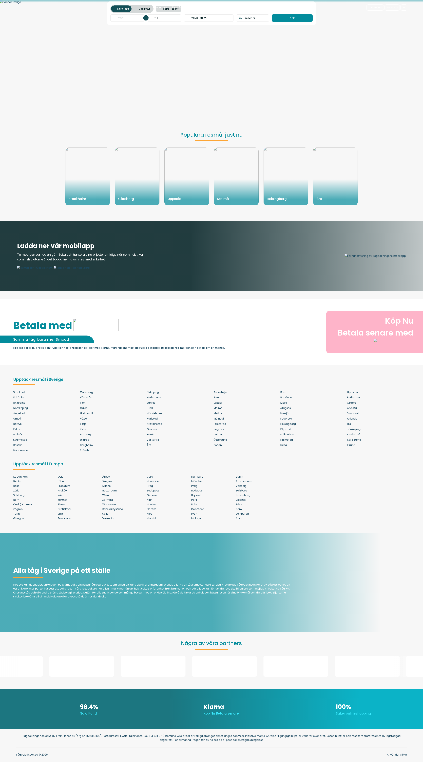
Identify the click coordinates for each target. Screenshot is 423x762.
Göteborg (86, 392)
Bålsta (284, 392)
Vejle (150, 477)
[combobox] (127, 18)
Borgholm (86, 445)
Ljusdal (217, 403)
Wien (61, 495)
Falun (216, 397)
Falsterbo (219, 424)
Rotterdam (109, 490)
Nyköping (153, 392)
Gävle (84, 408)
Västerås (86, 397)
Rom (239, 509)
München (197, 481)
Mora (283, 403)
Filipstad (285, 429)
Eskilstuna (353, 397)
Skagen (107, 481)
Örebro (352, 403)
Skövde (84, 450)
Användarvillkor (397, 755)
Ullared (84, 440)
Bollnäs (17, 434)
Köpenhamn (21, 477)
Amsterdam (243, 481)
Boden (217, 445)
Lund (150, 408)
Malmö (217, 408)
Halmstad (286, 440)
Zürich (17, 490)
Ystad (83, 429)
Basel (16, 486)
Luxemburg (243, 495)
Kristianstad (154, 424)
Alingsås (285, 408)
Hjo (349, 424)
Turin (16, 514)
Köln (149, 500)
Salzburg (241, 490)
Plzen (61, 504)
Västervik (153, 440)
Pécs (239, 504)
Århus (106, 477)
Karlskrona (354, 440)
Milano (106, 486)
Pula (194, 504)
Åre (149, 445)
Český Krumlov (23, 504)
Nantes (151, 504)
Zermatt (63, 500)
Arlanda (352, 419)
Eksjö (83, 424)
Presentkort (221, 7)
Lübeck (62, 481)
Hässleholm (154, 413)
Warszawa (109, 504)
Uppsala (352, 392)
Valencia (108, 518)
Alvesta (352, 408)
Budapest (153, 490)
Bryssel (195, 495)
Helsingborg (288, 424)
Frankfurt (64, 486)
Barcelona (64, 518)
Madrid (151, 518)
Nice (149, 514)
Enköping (19, 397)
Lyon (194, 514)
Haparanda (20, 450)
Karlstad (152, 419)
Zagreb (18, 509)
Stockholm (20, 392)
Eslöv (16, 429)
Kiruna (351, 445)
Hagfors (218, 429)
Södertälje (220, 392)
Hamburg (197, 477)
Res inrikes (160, 7)
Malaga (196, 518)
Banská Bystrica (112, 509)
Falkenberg (287, 434)
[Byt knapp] (146, 18)
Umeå (17, 419)
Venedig (241, 486)
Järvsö (151, 403)
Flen (82, 403)
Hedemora (154, 397)
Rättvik (17, 424)
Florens (151, 509)
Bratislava (64, 509)
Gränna (152, 429)
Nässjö (284, 413)
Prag (150, 486)
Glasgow (18, 518)
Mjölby (217, 413)
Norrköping (20, 408)
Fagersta (286, 419)
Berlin (239, 477)
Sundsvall (353, 413)
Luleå (283, 445)
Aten (239, 518)
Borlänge (286, 397)
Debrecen (197, 509)
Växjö (83, 419)
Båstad (17, 445)
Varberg (85, 434)
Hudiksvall (86, 413)
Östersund (220, 440)
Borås (150, 434)
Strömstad (20, 440)
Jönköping (354, 429)
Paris (194, 500)
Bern (16, 500)
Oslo (60, 477)
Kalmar (218, 434)
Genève (152, 495)
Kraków (62, 490)
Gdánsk (241, 500)
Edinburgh (242, 514)
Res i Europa (180, 7)
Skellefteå (353, 434)
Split (60, 514)
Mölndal (218, 419)
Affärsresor (200, 7)
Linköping (19, 403)
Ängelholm (20, 413)
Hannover (153, 481)
